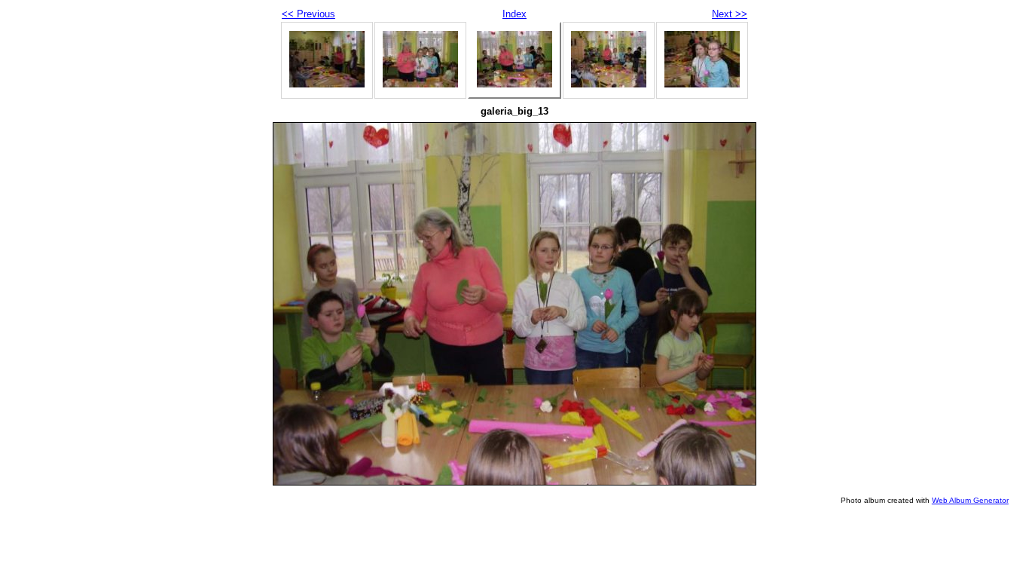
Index (514, 14)
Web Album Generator (970, 500)
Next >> (729, 14)
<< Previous (308, 14)
